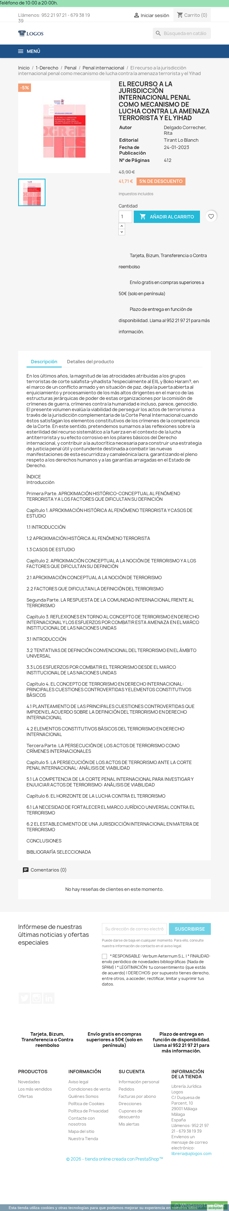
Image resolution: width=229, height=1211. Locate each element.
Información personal (139, 1081)
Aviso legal (78, 1081)
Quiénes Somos (83, 1096)
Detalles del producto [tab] (90, 361)
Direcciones (130, 1103)
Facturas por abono (137, 1096)
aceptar (215, 1207)
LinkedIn (48, 998)
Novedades (29, 1081)
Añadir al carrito (167, 216)
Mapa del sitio (81, 1131)
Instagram (36, 998)
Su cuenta (132, 1071)
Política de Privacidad (88, 1111)
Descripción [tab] (44, 361)
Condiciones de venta (89, 1089)
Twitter (24, 998)
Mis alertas (129, 1124)
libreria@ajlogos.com (191, 1153)
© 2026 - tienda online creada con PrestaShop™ (114, 1159)
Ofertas (25, 1096)
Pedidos (126, 1089)
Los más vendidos (35, 1089)
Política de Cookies (86, 1103)
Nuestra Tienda (83, 1138)
